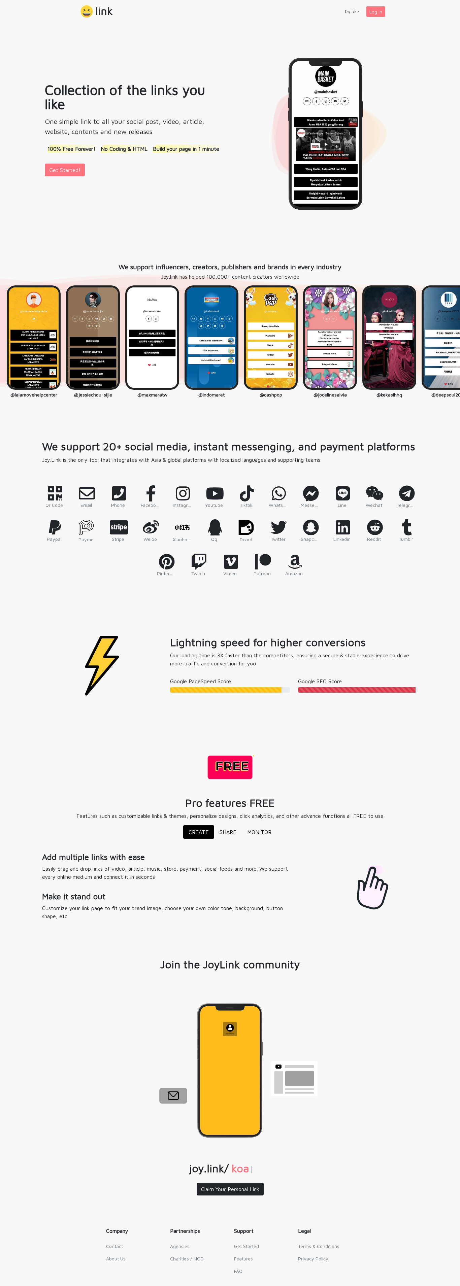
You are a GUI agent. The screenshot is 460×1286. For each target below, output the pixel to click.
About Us (116, 1258)
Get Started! (64, 170)
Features (243, 1258)
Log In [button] (375, 11)
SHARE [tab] (228, 832)
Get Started (246, 1246)
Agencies (180, 1246)
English (350, 11)
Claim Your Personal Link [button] (230, 1189)
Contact (114, 1246)
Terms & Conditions (318, 1246)
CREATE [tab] (199, 832)
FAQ (238, 1271)
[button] (96, 11)
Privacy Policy (313, 1258)
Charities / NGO (187, 1258)
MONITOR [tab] (259, 832)
